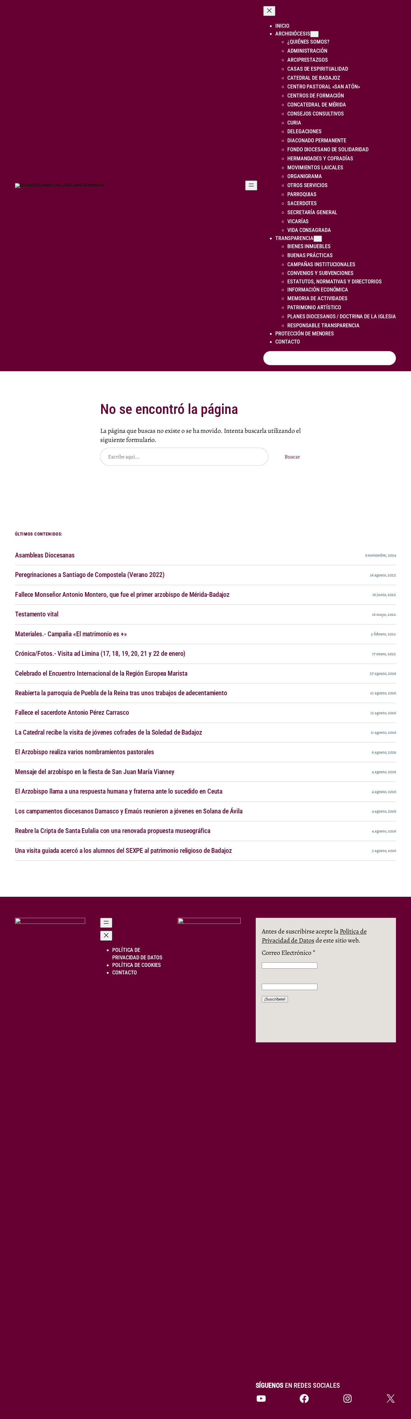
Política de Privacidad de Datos (314, 936)
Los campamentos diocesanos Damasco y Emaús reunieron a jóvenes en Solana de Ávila (129, 811)
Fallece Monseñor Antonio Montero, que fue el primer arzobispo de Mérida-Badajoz (122, 594)
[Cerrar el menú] (269, 11)
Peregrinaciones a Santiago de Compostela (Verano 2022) (90, 574)
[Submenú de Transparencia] (318, 239)
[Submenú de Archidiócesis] (314, 34)
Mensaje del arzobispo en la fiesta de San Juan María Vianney (95, 772)
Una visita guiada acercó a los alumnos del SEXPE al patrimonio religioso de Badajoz (123, 850)
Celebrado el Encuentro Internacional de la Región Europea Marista (101, 673)
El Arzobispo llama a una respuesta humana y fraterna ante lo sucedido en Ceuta (118, 791)
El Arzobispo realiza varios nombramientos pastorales (84, 752)
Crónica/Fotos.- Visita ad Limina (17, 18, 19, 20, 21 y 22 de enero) (100, 653)
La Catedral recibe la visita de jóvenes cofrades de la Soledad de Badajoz (108, 732)
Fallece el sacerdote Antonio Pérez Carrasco (72, 712)
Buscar (292, 456)
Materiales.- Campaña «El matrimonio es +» (71, 634)
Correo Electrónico (289, 952)
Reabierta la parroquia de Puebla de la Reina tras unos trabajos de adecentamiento (121, 693)
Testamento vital (36, 614)
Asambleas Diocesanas (45, 555)
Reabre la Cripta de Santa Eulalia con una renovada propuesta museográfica (112, 830)
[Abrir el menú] (251, 185)
